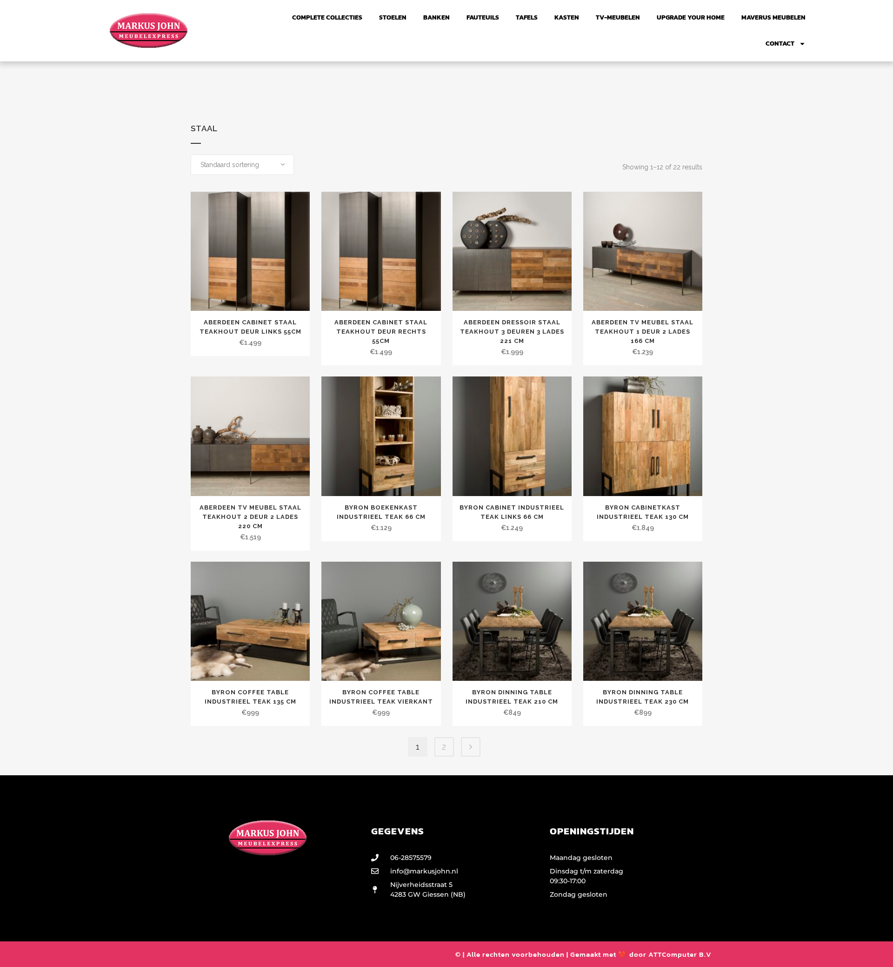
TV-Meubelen (618, 17)
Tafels (527, 17)
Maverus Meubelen (773, 17)
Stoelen (393, 17)
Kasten (566, 17)
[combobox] (242, 164)
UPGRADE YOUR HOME (691, 17)
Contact (780, 43)
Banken (436, 17)
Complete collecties (327, 17)
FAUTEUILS (482, 17)
